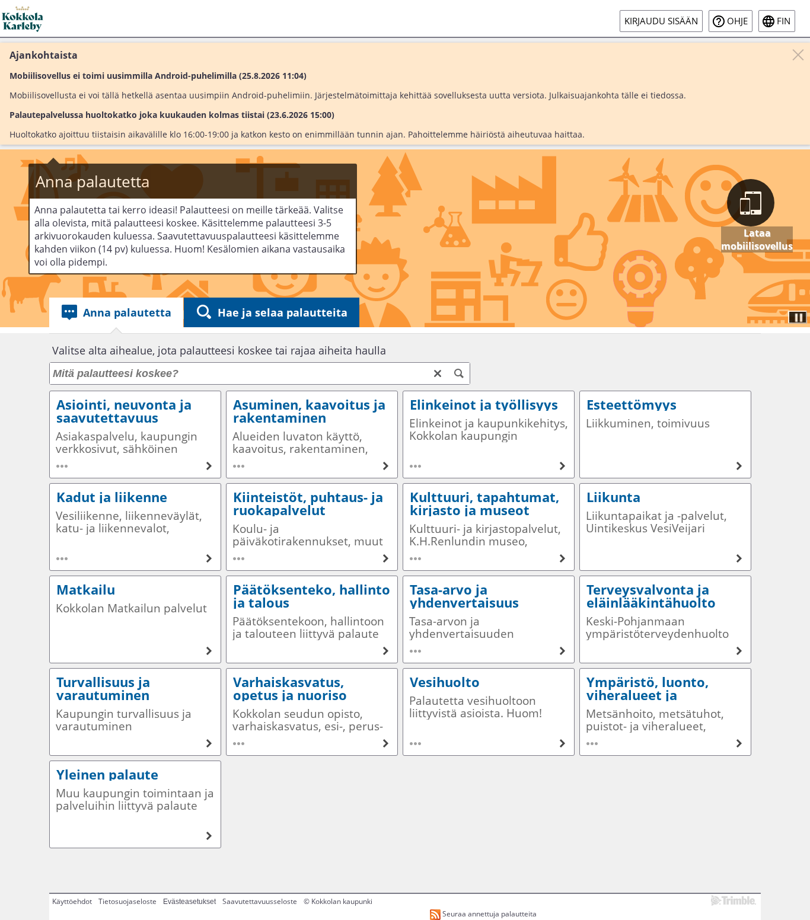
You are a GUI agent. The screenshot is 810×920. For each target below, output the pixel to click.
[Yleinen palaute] (135, 804)
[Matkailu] (135, 619)
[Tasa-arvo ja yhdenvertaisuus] (488, 619)
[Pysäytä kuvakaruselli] (797, 317)
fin (783, 21)
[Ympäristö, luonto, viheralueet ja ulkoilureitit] (665, 712)
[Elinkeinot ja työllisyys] (488, 434)
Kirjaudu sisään (661, 21)
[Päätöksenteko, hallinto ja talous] (312, 619)
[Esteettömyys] (665, 434)
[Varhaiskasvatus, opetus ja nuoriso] (312, 712)
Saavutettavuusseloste (259, 901)
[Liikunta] (665, 527)
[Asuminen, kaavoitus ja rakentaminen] (312, 434)
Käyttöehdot (72, 901)
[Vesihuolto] (488, 712)
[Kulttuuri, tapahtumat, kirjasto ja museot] (488, 527)
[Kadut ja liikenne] (135, 527)
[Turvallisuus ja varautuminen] (135, 712)
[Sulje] (798, 54)
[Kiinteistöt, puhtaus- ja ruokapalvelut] (312, 527)
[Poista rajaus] (437, 373)
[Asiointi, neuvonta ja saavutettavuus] (135, 434)
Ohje (737, 21)
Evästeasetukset (189, 901)
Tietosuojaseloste (127, 901)
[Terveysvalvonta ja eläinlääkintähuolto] (665, 619)
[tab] (116, 312)
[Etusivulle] (23, 18)
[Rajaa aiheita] (459, 373)
